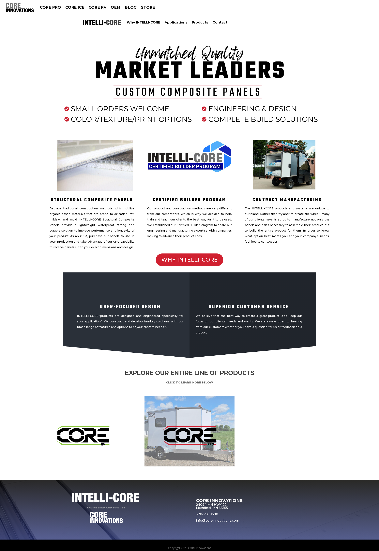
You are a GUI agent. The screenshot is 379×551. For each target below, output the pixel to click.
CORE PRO (50, 7)
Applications (176, 22)
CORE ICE (74, 7)
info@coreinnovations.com (217, 520)
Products (200, 22)
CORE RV (97, 7)
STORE (148, 7)
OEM (115, 7)
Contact (220, 22)
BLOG (131, 7)
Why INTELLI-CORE (143, 22)
